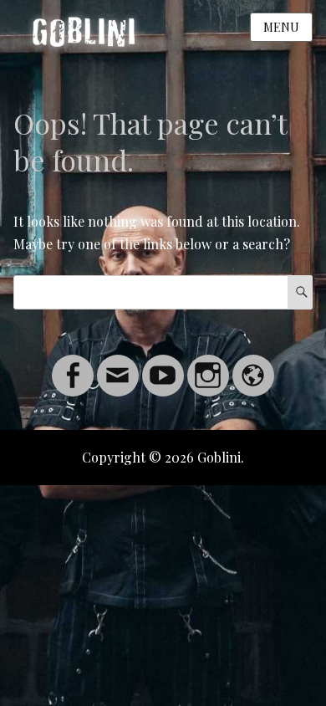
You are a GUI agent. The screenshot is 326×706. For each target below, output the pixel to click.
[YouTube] (163, 365)
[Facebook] (73, 365)
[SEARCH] (300, 292)
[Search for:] (163, 291)
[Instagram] (208, 365)
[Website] (253, 365)
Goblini (219, 457)
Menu (281, 27)
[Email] (118, 365)
